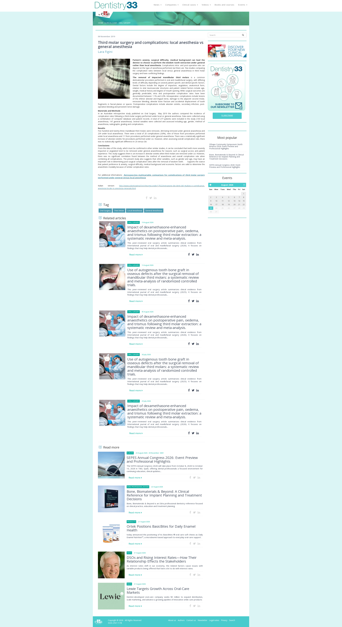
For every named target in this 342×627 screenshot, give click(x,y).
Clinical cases (189, 4)
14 (239, 201)
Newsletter (202, 620)
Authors (181, 620)
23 (211, 208)
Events (242, 4)
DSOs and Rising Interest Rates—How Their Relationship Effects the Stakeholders (162, 559)
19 (229, 204)
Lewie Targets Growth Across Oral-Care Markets (158, 590)
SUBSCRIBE (227, 115)
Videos (205, 4)
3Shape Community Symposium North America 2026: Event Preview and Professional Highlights (225, 146)
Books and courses (224, 4)
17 (216, 204)
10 (216, 201)
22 (244, 204)
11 (223, 201)
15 (244, 201)
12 (229, 201)
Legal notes (214, 620)
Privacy (224, 620)
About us (172, 620)
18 (223, 204)
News (157, 4)
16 (211, 204)
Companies (171, 4)
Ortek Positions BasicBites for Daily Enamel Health (161, 528)
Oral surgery (125, 23)
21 (239, 204)
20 (234, 204)
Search (232, 620)
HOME (100, 23)
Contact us (191, 620)
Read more (135, 254)
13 (234, 201)
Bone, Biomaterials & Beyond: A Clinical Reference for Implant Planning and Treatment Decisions (164, 495)
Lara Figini (105, 52)
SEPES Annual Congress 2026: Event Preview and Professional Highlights (162, 459)
